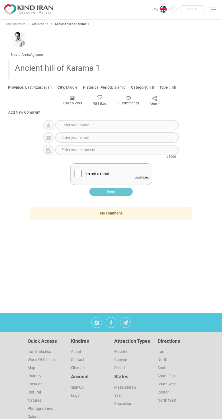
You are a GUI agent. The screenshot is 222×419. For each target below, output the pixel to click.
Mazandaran (125, 387)
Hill (145, 87)
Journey (34, 376)
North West (167, 400)
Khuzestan (123, 403)
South (163, 368)
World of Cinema (42, 359)
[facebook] (111, 324)
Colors (33, 416)
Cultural (34, 392)
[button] (192, 9)
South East (167, 376)
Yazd (118, 395)
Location (35, 384)
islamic (107, 87)
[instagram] (96, 324)
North (162, 359)
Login (75, 395)
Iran (161, 351)
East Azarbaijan (32, 87)
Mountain (122, 351)
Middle (70, 87)
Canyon (120, 359)
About (76, 351)
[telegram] (125, 324)
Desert (119, 368)
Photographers (40, 408)
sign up (77, 387)
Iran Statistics (39, 351)
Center (163, 392)
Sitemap (78, 368)
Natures (34, 400)
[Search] (173, 9)
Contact (77, 359)
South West (167, 384)
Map (31, 368)
